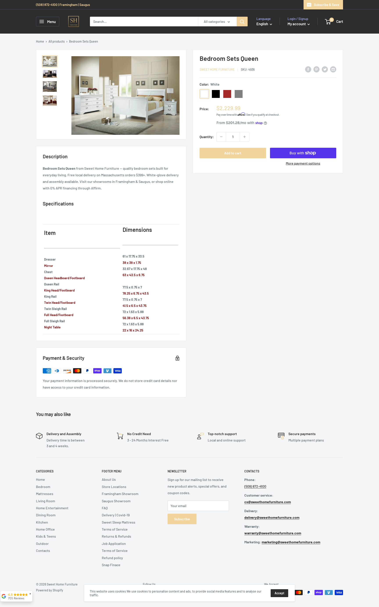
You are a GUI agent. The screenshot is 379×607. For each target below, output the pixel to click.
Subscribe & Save (326, 5)
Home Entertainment (52, 508)
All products (56, 41)
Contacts (43, 550)
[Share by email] (333, 69)
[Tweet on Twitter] (325, 69)
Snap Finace (111, 565)
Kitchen (42, 522)
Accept (279, 593)
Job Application (114, 543)
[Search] (242, 21)
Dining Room (45, 515)
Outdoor (42, 543)
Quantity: (207, 137)
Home (40, 41)
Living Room (45, 501)
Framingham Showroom (120, 494)
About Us (109, 479)
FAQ (105, 508)
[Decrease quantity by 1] (221, 136)
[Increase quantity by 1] (244, 136)
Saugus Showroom (116, 501)
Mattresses (44, 494)
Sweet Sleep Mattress (118, 522)
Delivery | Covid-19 (116, 515)
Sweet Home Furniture (217, 69)
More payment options (303, 163)
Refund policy (112, 558)
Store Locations (114, 487)
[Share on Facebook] (308, 69)
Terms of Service (115, 529)
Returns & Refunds (116, 536)
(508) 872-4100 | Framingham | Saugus (63, 5)
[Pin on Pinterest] (316, 69)
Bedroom (43, 487)
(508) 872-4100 (255, 486)
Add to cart (232, 153)
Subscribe (182, 519)
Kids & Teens (46, 536)
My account (297, 24)
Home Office (45, 529)
